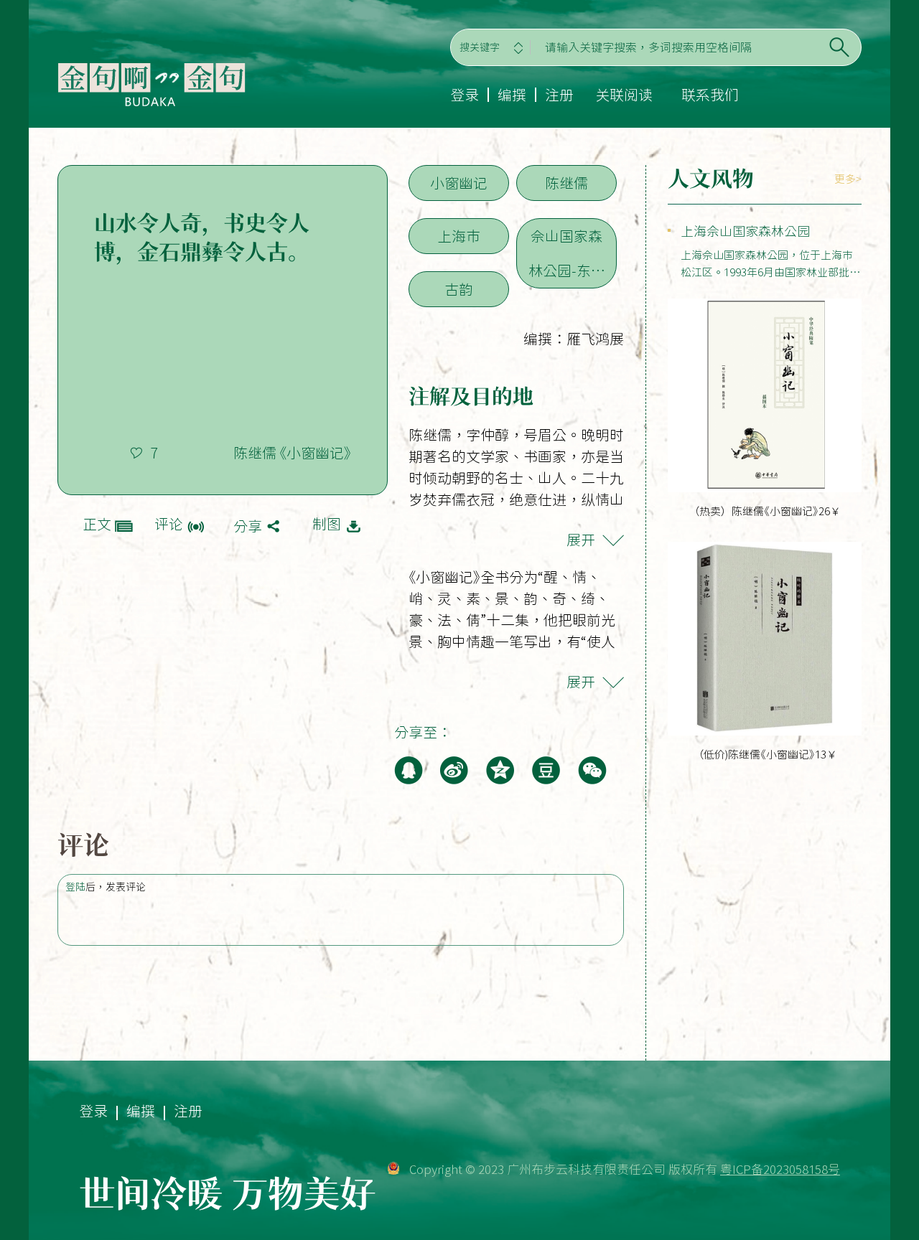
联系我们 (710, 95)
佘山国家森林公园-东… (566, 253)
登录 (464, 95)
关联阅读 (624, 95)
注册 (559, 95)
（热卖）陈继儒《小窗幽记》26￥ (765, 511)
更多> (848, 179)
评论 (168, 524)
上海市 (458, 236)
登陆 (75, 887)
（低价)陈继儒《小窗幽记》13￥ (765, 754)
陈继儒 (566, 183)
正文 (97, 524)
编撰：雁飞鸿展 (573, 339)
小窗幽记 (459, 183)
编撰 (512, 95)
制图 (326, 524)
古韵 (458, 289)
